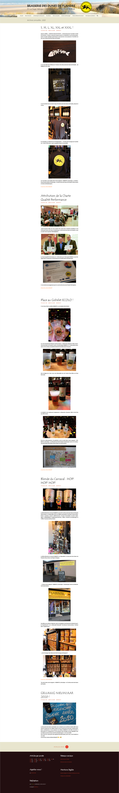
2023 (43, 759)
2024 (39, 759)
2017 (44, 760)
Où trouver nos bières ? (90, 15)
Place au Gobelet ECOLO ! (57, 300)
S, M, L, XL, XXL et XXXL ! (57, 28)
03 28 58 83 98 (33, 772)
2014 (35, 761)
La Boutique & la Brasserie (38, 15)
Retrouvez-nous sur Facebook (66, 762)
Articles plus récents (61, 747)
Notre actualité (56, 15)
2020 (30, 760)
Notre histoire (28, 15)
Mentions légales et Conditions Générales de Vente (70, 773)
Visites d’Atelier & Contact (78, 15)
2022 (47, 759)
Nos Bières (48, 15)
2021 (52, 759)
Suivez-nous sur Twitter (64, 759)
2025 (34, 759)
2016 (48, 760)
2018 (39, 760)
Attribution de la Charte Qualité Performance (56, 198)
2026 (30, 759)
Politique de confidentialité (65, 775)
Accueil (21, 15)
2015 (30, 761)
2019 (35, 760)
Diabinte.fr (59, 30)
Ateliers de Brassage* (65, 15)
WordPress (36, 786)
